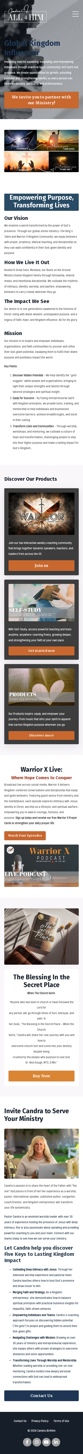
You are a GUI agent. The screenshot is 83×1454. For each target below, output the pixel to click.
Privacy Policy (40, 1421)
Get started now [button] (41, 651)
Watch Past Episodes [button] (25, 835)
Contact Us (20, 1421)
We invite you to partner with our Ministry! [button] (41, 100)
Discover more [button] (41, 735)
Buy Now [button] (41, 1075)
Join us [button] (41, 565)
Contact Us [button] (41, 1395)
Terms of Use (61, 1421)
